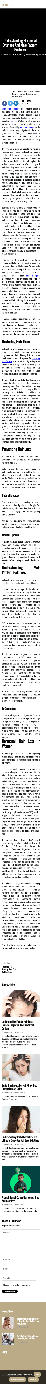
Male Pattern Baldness (20, 92)
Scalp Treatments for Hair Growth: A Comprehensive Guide (19, 1087)
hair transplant (33, 275)
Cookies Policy (27, 1374)
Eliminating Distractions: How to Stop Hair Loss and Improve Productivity (28, 1321)
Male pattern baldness (11, 108)
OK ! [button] (37, 1374)
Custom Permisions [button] (17, 1379)
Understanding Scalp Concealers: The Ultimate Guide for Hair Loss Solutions (20, 1138)
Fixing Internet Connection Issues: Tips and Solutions (20, 1199)
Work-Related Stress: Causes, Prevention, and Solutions (28, 1337)
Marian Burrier (7, 55)
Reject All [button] (33, 1379)
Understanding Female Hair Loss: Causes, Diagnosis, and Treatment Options (18, 1024)
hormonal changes (27, 127)
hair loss (13, 121)
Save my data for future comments (17, 1285)
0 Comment (42, 55)
